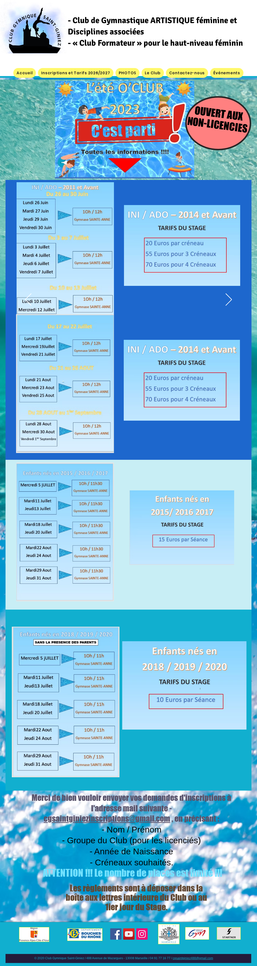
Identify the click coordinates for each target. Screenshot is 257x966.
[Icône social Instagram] (142, 934)
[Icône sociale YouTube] (129, 934)
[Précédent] (28, 299)
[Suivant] (229, 299)
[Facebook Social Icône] (115, 934)
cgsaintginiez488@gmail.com (193, 958)
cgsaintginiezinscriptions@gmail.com (107, 818)
